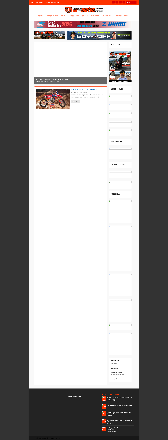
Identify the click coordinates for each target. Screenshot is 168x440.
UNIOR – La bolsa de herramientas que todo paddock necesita (119, 413)
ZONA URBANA (106, 16)
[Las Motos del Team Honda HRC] (53, 99)
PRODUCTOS (118, 16)
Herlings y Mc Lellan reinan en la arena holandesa (119, 428)
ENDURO (63, 16)
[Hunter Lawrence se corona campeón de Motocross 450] (104, 398)
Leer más (75, 101)
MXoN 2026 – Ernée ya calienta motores (119, 405)
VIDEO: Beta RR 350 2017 (48, 2)
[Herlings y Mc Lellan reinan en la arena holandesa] (104, 429)
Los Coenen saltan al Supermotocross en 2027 (119, 421)
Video (114, 401)
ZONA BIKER (95, 16)
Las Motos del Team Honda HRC (52, 79)
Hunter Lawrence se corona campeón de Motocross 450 (119, 398)
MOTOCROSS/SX (74, 16)
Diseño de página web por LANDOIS (49, 438)
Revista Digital (52, 16)
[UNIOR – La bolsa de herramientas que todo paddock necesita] (104, 413)
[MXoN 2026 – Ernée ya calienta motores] (104, 406)
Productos (109, 415)
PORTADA (41, 16)
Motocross (56, 81)
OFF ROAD (85, 16)
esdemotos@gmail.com (117, 374)
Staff (44, 81)
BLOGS (126, 16)
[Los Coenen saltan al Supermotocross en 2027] (104, 421)
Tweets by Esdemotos (74, 396)
